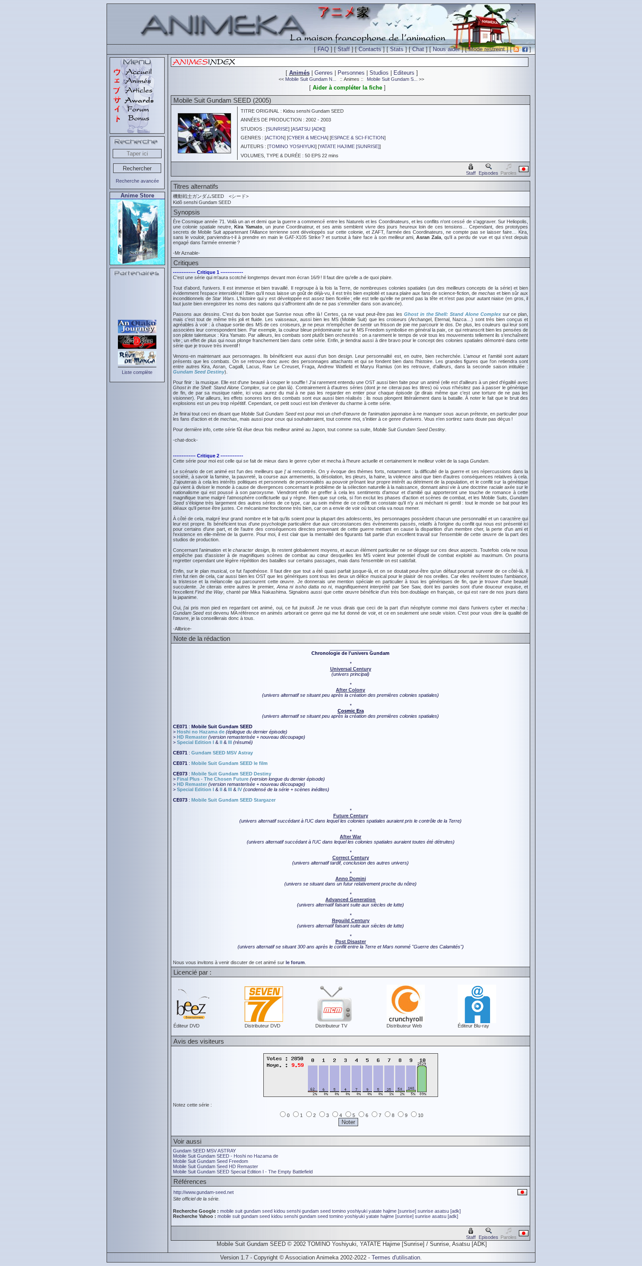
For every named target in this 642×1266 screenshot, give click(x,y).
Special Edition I (195, 742)
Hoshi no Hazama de (200, 731)
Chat (418, 49)
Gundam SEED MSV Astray (222, 752)
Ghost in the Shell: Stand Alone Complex (452, 314)
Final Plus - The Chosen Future (213, 779)
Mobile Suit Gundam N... (310, 79)
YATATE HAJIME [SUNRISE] (349, 146)
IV (240, 789)
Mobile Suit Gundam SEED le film (229, 763)
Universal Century (350, 668)
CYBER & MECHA (307, 137)
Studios (379, 72)
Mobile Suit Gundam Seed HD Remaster (215, 1166)
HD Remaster (192, 737)
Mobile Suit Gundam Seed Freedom (210, 1161)
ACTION (275, 137)
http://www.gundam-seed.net (203, 1192)
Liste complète (137, 372)
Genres (323, 72)
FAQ (323, 49)
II (221, 742)
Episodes (488, 173)
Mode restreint (487, 49)
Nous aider (446, 49)
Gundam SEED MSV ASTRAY (204, 1150)
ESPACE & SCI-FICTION (357, 137)
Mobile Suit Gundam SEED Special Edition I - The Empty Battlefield (243, 1171)
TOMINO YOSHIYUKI (292, 146)
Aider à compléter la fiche (347, 87)
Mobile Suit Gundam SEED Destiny (231, 773)
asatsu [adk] (448, 1211)
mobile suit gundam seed (246, 1211)
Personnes (351, 72)
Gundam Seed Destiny (198, 371)
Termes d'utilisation (396, 1257)
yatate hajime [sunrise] (392, 1211)
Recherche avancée (137, 180)
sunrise (425, 1211)
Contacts (370, 49)
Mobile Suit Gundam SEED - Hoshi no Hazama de (225, 1156)
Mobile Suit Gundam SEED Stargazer (233, 799)
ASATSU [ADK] (308, 128)
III (230, 742)
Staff (344, 49)
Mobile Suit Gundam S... (392, 79)
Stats (397, 49)
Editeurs (403, 72)
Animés (299, 72)
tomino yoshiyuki (349, 1211)
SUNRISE (277, 128)
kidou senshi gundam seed (302, 1211)
